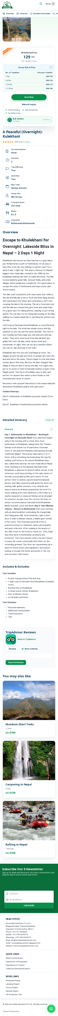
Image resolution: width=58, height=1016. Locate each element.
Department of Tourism (15, 965)
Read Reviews (46, 119)
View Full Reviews (16, 662)
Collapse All (49, 420)
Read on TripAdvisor (27, 639)
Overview (10, 14)
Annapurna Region (13, 980)
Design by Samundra (11, 1011)
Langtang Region (12, 984)
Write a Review (31, 649)
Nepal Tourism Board (14, 958)
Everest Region (12, 987)
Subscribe (29, 906)
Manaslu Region (12, 991)
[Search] (41, 4)
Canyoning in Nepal (19, 784)
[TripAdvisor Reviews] (9, 120)
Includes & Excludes (41, 14)
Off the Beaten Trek (14, 994)
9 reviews (26, 142)
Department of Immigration (17, 961)
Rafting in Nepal (16, 844)
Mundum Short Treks (20, 724)
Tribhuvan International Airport (18, 968)
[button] (51, 1009)
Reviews (12, 649)
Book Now (29, 97)
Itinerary (23, 14)
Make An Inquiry (29, 104)
